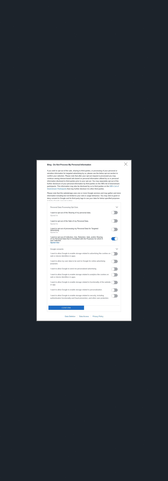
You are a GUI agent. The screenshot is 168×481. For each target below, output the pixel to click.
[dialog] (84, 240)
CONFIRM (66, 308)
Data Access (84, 316)
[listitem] (84, 207)
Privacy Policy (98, 316)
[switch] (114, 212)
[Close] (126, 165)
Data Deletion (70, 316)
